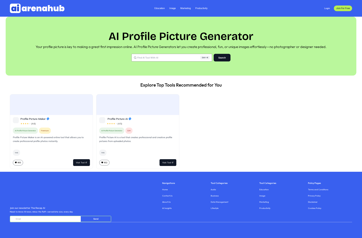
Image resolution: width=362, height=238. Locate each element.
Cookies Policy (314, 208)
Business (215, 195)
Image (172, 8)
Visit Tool (80, 162)
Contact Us (167, 195)
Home (165, 189)
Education (159, 8)
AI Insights (167, 208)
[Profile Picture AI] (137, 104)
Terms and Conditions (318, 189)
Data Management (219, 202)
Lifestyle (214, 208)
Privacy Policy (314, 195)
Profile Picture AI (117, 118)
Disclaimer (313, 202)
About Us (166, 202)
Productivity (201, 8)
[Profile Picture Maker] (51, 104)
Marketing (185, 8)
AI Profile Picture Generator (25, 131)
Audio (213, 189)
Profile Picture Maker (33, 118)
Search (222, 57)
